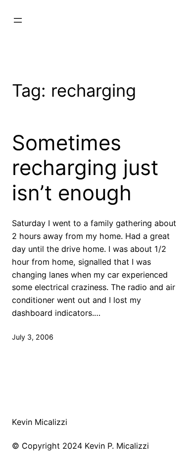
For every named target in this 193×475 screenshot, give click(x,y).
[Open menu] (18, 20)
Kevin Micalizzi (39, 422)
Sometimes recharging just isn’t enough (85, 167)
